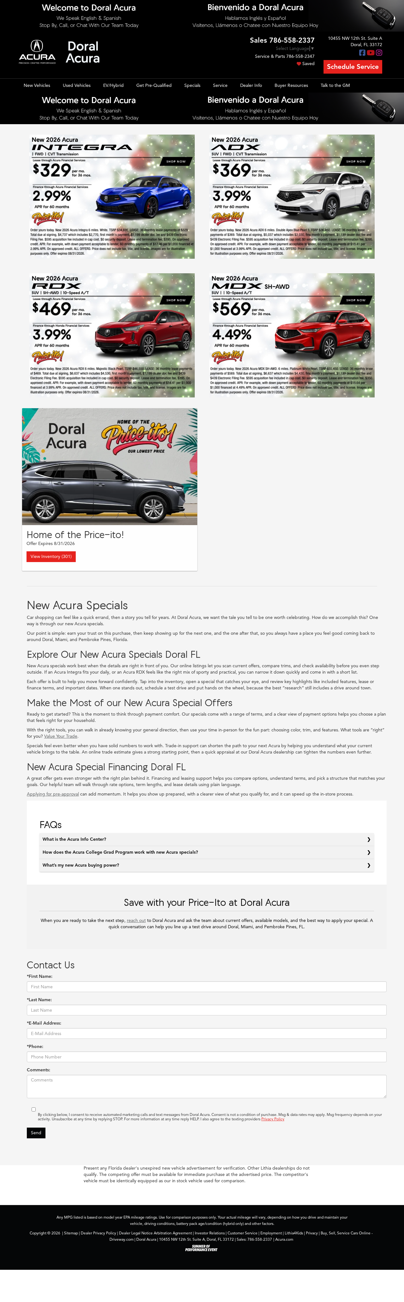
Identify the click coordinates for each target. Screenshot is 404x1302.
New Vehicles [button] (37, 85)
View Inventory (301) (51, 556)
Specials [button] (192, 85)
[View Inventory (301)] (109, 466)
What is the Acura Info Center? (74, 839)
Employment (271, 1233)
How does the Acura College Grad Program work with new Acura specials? (120, 852)
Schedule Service (353, 67)
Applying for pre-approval (53, 794)
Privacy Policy (272, 1119)
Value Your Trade (60, 736)
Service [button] (220, 85)
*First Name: (39, 976)
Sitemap (71, 1233)
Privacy (312, 1233)
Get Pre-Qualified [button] (154, 85)
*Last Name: (39, 999)
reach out (136, 920)
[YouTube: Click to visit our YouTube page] (371, 53)
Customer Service (243, 1233)
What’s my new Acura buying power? (81, 865)
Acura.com (284, 1239)
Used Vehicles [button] (77, 85)
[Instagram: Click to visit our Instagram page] (379, 53)
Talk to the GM (335, 85)
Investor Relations (210, 1233)
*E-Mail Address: (44, 1023)
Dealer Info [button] (251, 85)
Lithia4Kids (294, 1233)
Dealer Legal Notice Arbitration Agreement (155, 1233)
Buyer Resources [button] (291, 85)
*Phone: (35, 1046)
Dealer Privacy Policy (98, 1233)
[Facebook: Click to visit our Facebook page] (362, 53)
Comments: (38, 1070)
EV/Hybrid (113, 85)
